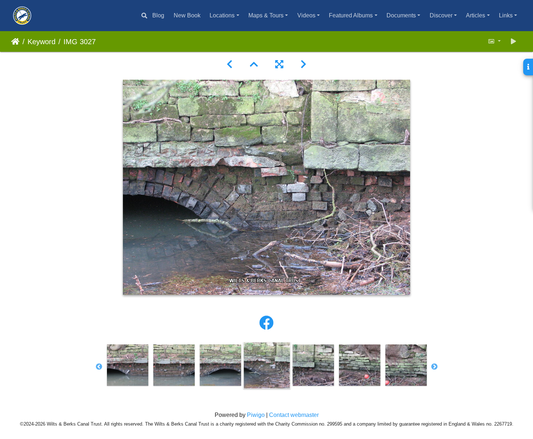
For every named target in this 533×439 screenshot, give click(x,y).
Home (15, 41)
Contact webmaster (294, 415)
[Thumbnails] (253, 64)
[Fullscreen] (279, 64)
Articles (475, 15)
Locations (222, 15)
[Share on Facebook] (266, 323)
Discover (441, 15)
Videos (306, 15)
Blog (158, 15)
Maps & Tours (266, 15)
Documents (401, 15)
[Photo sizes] (494, 41)
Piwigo (256, 415)
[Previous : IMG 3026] (229, 64)
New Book (187, 15)
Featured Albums (351, 15)
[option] (127, 365)
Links (506, 15)
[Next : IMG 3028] (303, 64)
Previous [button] (99, 367)
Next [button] (434, 367)
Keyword (41, 42)
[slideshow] (513, 41)
